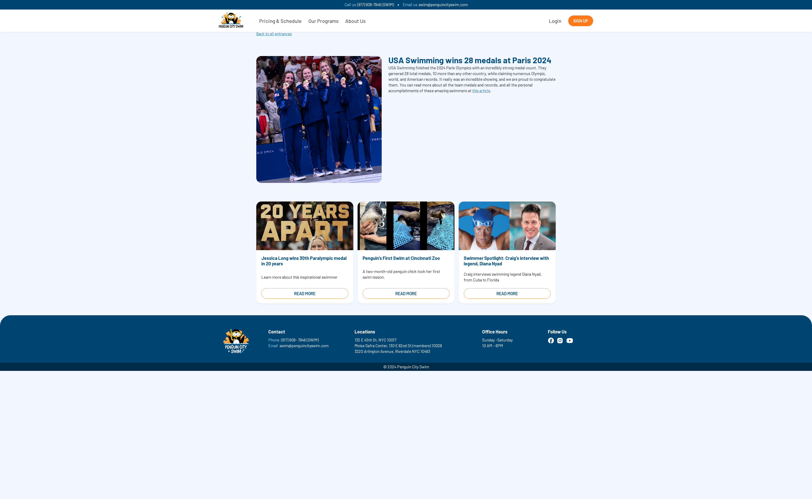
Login (555, 21)
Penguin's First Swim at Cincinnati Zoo (401, 258)
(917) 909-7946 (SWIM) (375, 4)
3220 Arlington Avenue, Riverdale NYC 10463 (392, 351)
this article (481, 90)
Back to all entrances (274, 33)
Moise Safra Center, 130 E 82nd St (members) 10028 (398, 345)
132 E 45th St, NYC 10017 (375, 339)
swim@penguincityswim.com (443, 4)
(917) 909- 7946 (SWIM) (300, 339)
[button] (280, 20)
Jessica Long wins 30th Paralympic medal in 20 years (304, 260)
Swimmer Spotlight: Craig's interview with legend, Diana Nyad (506, 260)
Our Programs (323, 21)
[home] (231, 19)
